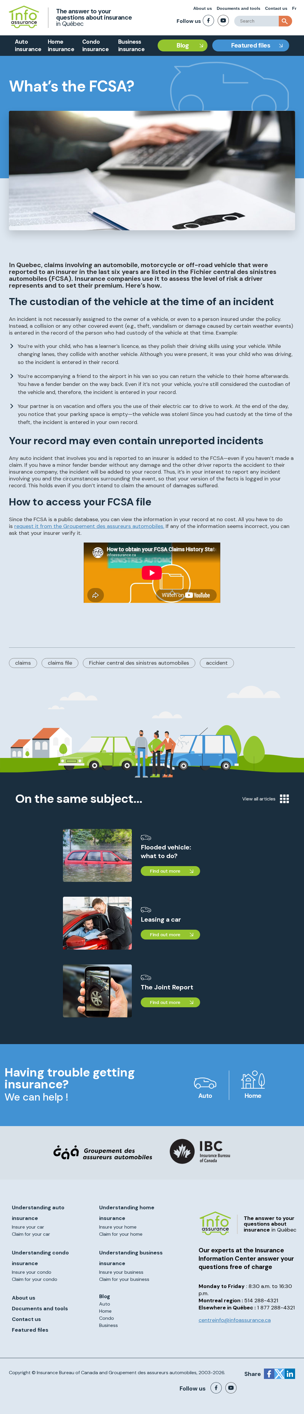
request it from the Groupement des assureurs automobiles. (89, 526)
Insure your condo (31, 1272)
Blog (183, 45)
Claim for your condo (34, 1279)
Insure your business (121, 1272)
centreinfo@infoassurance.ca (235, 1320)
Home (253, 1096)
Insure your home (118, 1227)
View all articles (259, 799)
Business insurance (131, 45)
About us (202, 8)
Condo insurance (95, 45)
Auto (205, 1096)
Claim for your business (124, 1279)
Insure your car (28, 1227)
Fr (294, 8)
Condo (106, 1318)
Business (108, 1325)
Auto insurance (28, 45)
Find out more (165, 871)
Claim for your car (31, 1234)
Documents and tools (238, 8)
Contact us (276, 8)
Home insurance (61, 45)
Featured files (250, 45)
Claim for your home (120, 1234)
